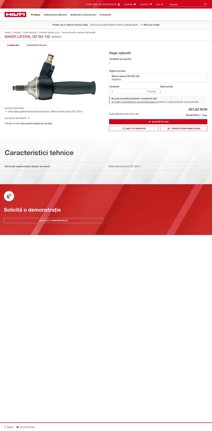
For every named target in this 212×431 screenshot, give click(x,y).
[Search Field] (205, 4)
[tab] (13, 45)
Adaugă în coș (160, 121)
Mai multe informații (15, 118)
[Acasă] (15, 14)
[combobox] (187, 4)
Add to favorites (135, 128)
